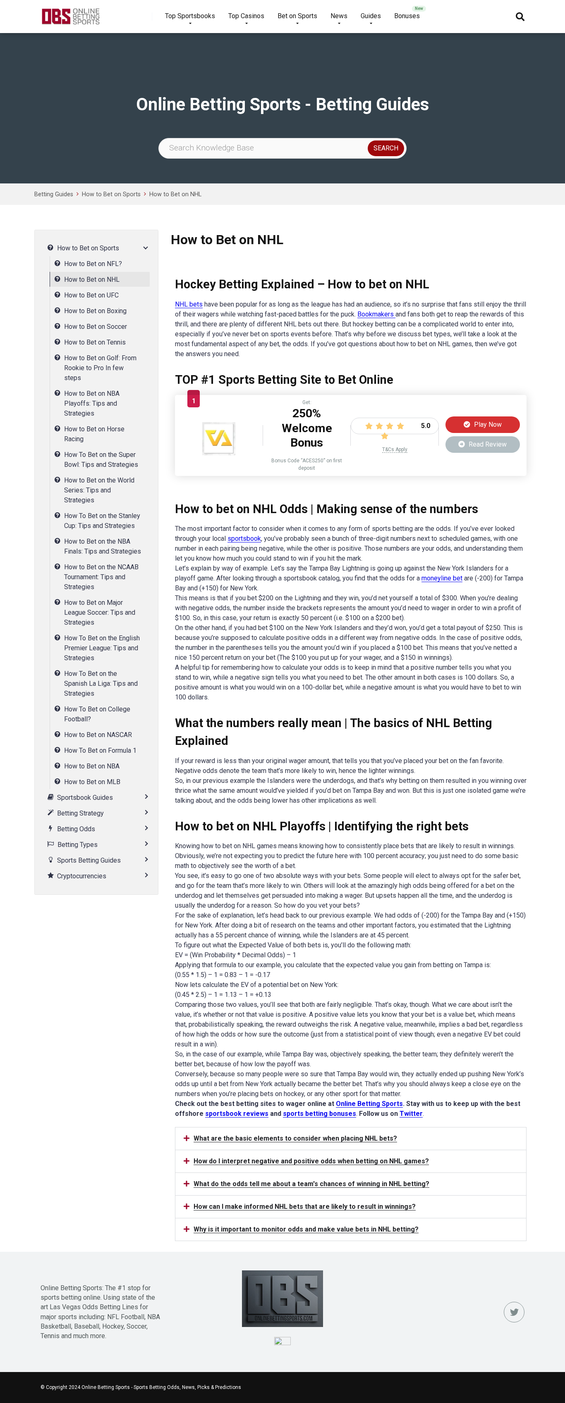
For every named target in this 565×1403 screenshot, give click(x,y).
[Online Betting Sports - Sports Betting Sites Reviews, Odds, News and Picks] (71, 13)
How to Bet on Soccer (95, 327)
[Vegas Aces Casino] (218, 453)
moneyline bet (441, 578)
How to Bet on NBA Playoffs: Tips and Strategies (92, 403)
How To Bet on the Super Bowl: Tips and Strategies (101, 459)
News (338, 16)
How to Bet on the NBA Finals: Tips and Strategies (102, 546)
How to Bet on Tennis (95, 342)
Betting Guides (53, 194)
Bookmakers (376, 314)
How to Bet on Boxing (95, 311)
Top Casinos (246, 16)
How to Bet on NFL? (93, 264)
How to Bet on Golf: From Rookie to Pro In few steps (100, 368)
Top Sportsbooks (190, 16)
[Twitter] (514, 1312)
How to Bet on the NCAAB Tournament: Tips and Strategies (101, 577)
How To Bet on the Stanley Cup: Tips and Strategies (102, 521)
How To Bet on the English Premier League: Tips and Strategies (102, 648)
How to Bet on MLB (92, 782)
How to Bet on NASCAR (98, 735)
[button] (350, 1138)
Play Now (487, 424)
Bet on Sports (297, 16)
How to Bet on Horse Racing (94, 434)
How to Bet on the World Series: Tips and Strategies (99, 490)
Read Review (487, 444)
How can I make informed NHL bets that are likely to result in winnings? (305, 1206)
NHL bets (189, 304)
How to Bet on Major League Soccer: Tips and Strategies (99, 612)
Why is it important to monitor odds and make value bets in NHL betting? (306, 1229)
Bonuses (407, 16)
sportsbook (244, 538)
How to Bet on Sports (111, 194)
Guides (371, 16)
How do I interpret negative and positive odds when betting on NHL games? (311, 1161)
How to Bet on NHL (175, 194)
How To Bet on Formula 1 (100, 750)
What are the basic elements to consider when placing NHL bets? (295, 1138)
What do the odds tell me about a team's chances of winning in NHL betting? (311, 1184)
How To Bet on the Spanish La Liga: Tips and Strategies (101, 683)
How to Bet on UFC (91, 295)
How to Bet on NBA (92, 766)
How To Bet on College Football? (97, 714)
